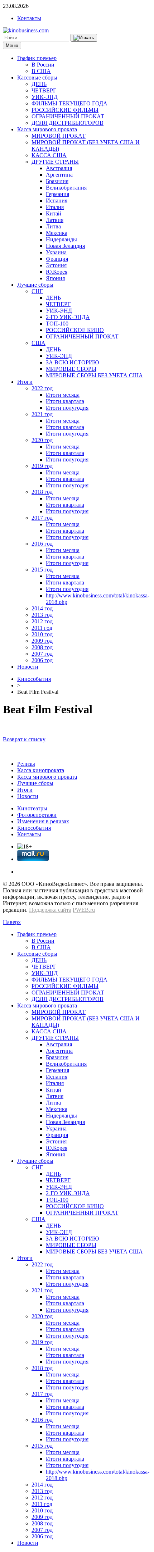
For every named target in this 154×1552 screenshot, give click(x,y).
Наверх (12, 922)
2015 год (42, 569)
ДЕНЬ (39, 84)
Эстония (56, 265)
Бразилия (57, 181)
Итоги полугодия (67, 408)
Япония (55, 278)
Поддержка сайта (50, 910)
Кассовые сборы (37, 77)
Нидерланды (61, 239)
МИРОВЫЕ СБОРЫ (71, 369)
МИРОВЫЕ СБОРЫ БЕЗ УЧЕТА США (94, 375)
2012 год (42, 621)
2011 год (42, 628)
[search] (84, 38)
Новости (27, 667)
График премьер (37, 58)
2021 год (42, 414)
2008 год (42, 647)
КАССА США (49, 155)
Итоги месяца (63, 395)
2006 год (42, 660)
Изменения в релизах (43, 821)
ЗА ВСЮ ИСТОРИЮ (72, 362)
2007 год (42, 654)
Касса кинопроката (40, 770)
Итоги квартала (65, 401)
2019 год (42, 466)
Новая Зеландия (65, 246)
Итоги (25, 382)
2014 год (42, 608)
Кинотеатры (32, 808)
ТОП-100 (57, 323)
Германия (57, 194)
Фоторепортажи (37, 815)
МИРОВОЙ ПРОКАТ (59, 136)
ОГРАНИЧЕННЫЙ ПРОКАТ (68, 116)
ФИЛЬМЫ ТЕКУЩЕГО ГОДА (69, 103)
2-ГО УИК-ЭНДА (68, 317)
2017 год (42, 518)
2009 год (42, 641)
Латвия (54, 220)
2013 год (42, 615)
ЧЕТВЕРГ (44, 90)
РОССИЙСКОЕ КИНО (75, 330)
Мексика (56, 233)
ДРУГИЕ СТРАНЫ (55, 162)
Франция (57, 259)
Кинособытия (34, 679)
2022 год (42, 388)
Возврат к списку (24, 739)
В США (41, 71)
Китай (53, 213)
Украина (56, 252)
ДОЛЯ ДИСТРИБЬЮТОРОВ (68, 123)
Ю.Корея (56, 272)
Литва (53, 226)
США (38, 343)
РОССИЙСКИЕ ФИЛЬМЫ (65, 110)
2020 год (42, 440)
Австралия (59, 168)
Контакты (29, 18)
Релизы (26, 764)
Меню (12, 45)
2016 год (42, 544)
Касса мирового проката (47, 129)
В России (43, 65)
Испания (56, 200)
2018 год (42, 492)
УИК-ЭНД (45, 97)
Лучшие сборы (35, 285)
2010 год (42, 634)
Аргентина (59, 175)
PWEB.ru (84, 910)
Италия (55, 207)
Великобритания (66, 188)
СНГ (37, 291)
